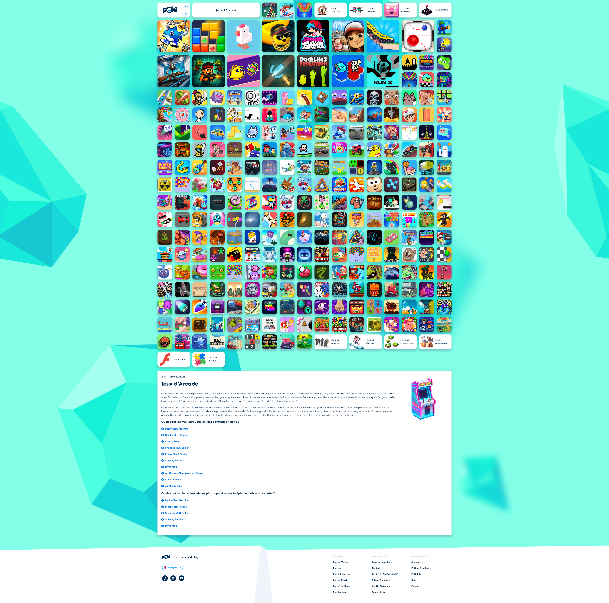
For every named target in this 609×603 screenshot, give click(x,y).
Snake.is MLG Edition (177, 448)
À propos (416, 562)
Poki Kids (416, 574)
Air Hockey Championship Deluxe (184, 473)
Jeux (163, 377)
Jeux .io (337, 568)
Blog (413, 580)
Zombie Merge (173, 486)
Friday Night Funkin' (176, 454)
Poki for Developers (421, 568)
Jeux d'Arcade (177, 377)
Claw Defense (173, 479)
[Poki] (170, 10)
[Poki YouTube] (181, 578)
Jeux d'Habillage (341, 586)
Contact (376, 568)
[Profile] (186, 6)
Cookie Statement (381, 586)
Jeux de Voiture (341, 562)
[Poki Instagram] (173, 578)
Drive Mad (171, 467)
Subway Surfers (174, 460)
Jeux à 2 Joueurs (341, 574)
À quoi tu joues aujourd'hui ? (186, 13)
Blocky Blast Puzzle (176, 435)
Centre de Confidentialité (385, 574)
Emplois (415, 586)
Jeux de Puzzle (340, 580)
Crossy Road (172, 441)
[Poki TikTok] (165, 578)
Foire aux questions (382, 562)
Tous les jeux (339, 592)
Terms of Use (379, 592)
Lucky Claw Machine (177, 429)
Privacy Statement (381, 580)
